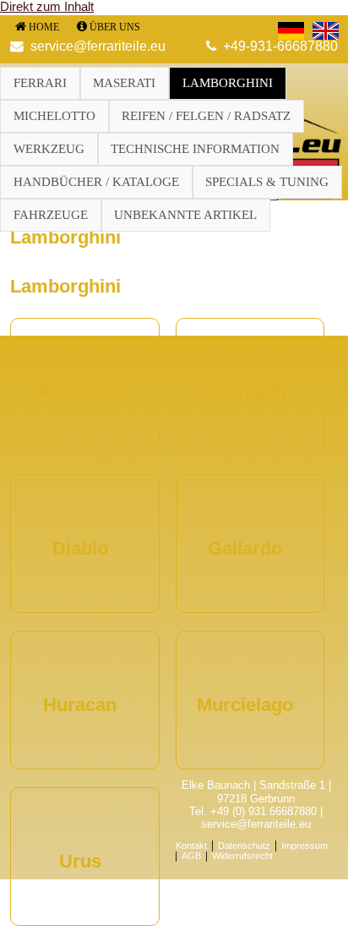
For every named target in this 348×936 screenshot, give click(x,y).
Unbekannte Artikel (185, 215)
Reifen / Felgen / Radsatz (206, 116)
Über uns (115, 27)
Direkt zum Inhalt (47, 7)
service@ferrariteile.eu (98, 46)
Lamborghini (227, 83)
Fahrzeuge (51, 215)
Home (44, 27)
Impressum (304, 845)
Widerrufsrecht (242, 856)
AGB (191, 856)
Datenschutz (244, 845)
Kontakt (191, 845)
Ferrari (40, 83)
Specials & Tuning (267, 182)
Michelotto (54, 116)
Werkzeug (49, 149)
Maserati (124, 83)
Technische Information (195, 149)
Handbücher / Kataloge (96, 182)
